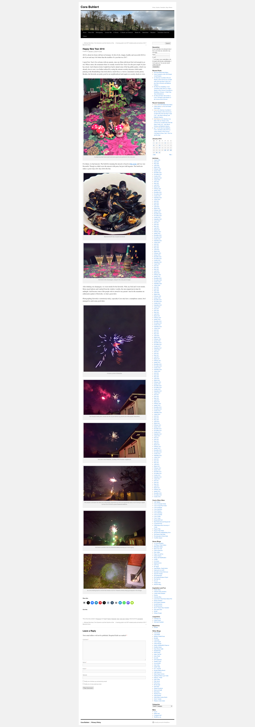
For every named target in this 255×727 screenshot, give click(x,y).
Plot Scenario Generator (159, 602)
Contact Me (108, 32)
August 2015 (157, 393)
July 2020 (156, 287)
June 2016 (156, 375)
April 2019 (156, 314)
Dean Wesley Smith (158, 649)
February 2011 (157, 489)
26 (165, 150)
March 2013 (157, 444)
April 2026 (156, 165)
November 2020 (158, 280)
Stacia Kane (157, 692)
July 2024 (156, 201)
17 (159, 148)
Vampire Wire (157, 582)
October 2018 (157, 324)
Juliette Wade (157, 667)
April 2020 (156, 292)
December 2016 (157, 364)
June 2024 (156, 203)
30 (156, 152)
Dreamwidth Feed (158, 520)
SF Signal (156, 566)
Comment (86, 639)
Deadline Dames (158, 647)
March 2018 (157, 337)
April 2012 (156, 464)
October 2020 (157, 282)
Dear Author (157, 552)
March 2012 (157, 466)
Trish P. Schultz (157, 699)
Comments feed (157, 715)
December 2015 (157, 385)
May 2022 (156, 248)
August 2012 (157, 457)
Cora (100, 51)
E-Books (116, 32)
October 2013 (157, 432)
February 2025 (157, 188)
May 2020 (156, 290)
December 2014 (157, 407)
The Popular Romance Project (161, 577)
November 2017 (158, 344)
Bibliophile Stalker (158, 547)
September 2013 (158, 434)
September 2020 (158, 283)
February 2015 (157, 403)
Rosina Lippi (157, 684)
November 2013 (158, 430)
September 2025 (158, 178)
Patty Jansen (157, 681)
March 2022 (157, 251)
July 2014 (156, 416)
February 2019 (157, 317)
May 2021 (156, 269)
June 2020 (156, 289)
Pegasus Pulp (157, 529)
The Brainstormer (158, 606)
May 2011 (156, 484)
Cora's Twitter (157, 516)
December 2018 (157, 321)
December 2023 (157, 213)
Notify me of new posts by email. (93, 684)
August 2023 (157, 221)
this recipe (133, 164)
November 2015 (158, 387)
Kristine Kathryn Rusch (159, 670)
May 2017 (156, 355)
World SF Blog (157, 584)
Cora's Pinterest (157, 511)
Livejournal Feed (158, 523)
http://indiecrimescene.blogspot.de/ (162, 521)
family (109, 619)
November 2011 (158, 473)
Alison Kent (157, 632)
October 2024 (157, 196)
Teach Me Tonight (158, 573)
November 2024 (158, 194)
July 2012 (156, 459)
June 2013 (156, 439)
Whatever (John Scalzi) (159, 701)
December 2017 (157, 342)
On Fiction (156, 561)
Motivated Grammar (159, 622)
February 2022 (157, 253)
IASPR (155, 559)
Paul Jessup (157, 683)
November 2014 (158, 409)
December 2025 (157, 172)
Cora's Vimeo (157, 518)
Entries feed (157, 713)
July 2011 (156, 480)
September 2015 (158, 391)
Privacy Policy (96, 722)
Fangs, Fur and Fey (158, 554)
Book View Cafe (158, 548)
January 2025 (157, 190)
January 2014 (157, 427)
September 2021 (158, 262)
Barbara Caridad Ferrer (159, 636)
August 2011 (157, 478)
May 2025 (156, 183)
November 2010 (158, 495)
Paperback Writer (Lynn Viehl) (161, 675)
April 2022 (156, 249)
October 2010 (157, 496)
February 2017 (157, 360)
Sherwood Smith (158, 690)
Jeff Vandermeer (158, 659)
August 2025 (157, 179)
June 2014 (156, 418)
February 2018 (157, 339)
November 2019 (158, 301)
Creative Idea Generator (159, 593)
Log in (155, 711)
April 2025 (156, 185)
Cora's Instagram (158, 507)
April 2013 (156, 443)
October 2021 (157, 260)
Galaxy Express (157, 555)
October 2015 (157, 389)
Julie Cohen (157, 665)
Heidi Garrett (157, 652)
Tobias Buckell (157, 695)
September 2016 (158, 369)
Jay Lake (156, 658)
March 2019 (157, 316)
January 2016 (157, 384)
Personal (98, 619)
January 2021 (157, 276)
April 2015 (156, 400)
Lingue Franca (157, 620)
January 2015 (157, 405)
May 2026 (156, 163)
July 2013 (156, 437)
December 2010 (157, 493)
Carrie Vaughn (157, 641)
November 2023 (158, 215)
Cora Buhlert (90, 7)
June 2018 (156, 332)
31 (159, 152)
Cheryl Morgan (157, 643)
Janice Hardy (157, 656)
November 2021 (158, 258)
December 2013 (157, 428)
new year (122, 619)
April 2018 (156, 335)
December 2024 (157, 192)
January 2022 (157, 255)
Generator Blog (157, 597)
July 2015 (156, 394)
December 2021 (157, 256)
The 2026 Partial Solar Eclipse (161, 72)
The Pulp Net (157, 579)
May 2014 (156, 419)
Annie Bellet (157, 634)
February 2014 (157, 425)
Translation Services (163, 32)
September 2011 (158, 477)
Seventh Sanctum (158, 604)
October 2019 (157, 303)
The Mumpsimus (158, 575)
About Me (91, 32)
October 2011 (157, 475)
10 (159, 145)
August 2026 (157, 160)
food (118, 619)
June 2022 (156, 246)
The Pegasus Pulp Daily (159, 534)
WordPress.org (157, 717)
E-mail (153, 57)
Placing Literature (158, 600)
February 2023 (157, 231)
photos (127, 619)
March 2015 (157, 401)
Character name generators (160, 591)
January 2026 (157, 171)
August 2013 (157, 436)
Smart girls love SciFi (159, 570)
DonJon (156, 595)
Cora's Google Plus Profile (160, 505)
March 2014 (157, 423)
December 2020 (157, 278)
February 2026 (157, 169)
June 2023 (156, 224)
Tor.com (156, 581)
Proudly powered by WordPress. (162, 722)
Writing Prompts (158, 613)
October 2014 (157, 410)
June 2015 (156, 396)
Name (85, 662)
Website (85, 675)
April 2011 (156, 486)
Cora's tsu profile (158, 514)
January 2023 (157, 233)
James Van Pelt (157, 654)
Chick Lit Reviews (158, 550)
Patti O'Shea (157, 679)
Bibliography (99, 32)
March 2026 (157, 167)
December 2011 (157, 471)
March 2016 (157, 380)
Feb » (170, 154)
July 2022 (156, 244)
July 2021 (156, 265)
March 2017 (157, 359)
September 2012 (158, 455)
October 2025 (157, 176)
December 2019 (157, 299)
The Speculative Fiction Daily (161, 536)
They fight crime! (158, 609)
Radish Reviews (158, 563)
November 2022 (158, 237)
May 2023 (156, 226)
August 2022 (157, 242)
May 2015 (156, 398)
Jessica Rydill (157, 663)
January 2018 (157, 341)
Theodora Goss (157, 693)
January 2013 (157, 448)
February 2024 (157, 210)
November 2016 (158, 366)
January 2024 (157, 212)
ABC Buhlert (157, 502)
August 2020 (157, 285)
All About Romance (158, 543)
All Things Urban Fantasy (160, 545)
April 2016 (156, 378)
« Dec (154, 154)
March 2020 (157, 294)
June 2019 (156, 310)
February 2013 (157, 446)
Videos (85, 36)
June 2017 (156, 353)
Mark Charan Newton (159, 674)
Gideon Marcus (157, 106)
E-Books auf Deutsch (127, 32)
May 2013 (156, 441)
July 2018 (156, 330)
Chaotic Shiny (157, 590)
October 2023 (157, 217)
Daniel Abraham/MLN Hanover (161, 645)
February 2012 (157, 468)
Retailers (152, 32)
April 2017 (156, 357)
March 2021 (157, 273)
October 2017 (157, 346)
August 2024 (157, 199)
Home (84, 32)
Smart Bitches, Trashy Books (161, 568)
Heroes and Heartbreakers (160, 557)
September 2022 (158, 240)
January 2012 (157, 470)
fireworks (113, 619)
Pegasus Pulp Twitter (159, 530)
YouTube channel (158, 538)
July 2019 (156, 308)
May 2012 (156, 462)
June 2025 (156, 181)
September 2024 (158, 197)
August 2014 (157, 414)
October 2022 (157, 239)
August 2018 (157, 328)
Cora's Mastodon (158, 509)
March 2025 (157, 187)
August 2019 (157, 307)
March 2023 (157, 230)
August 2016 (157, 371)
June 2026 (156, 162)
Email (85, 668)
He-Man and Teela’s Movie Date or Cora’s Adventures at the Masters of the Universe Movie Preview (162, 97)
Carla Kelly (156, 640)
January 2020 (157, 298)
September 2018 (158, 326)
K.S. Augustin (157, 668)
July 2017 (156, 351)
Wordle (155, 611)
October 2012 (157, 453)
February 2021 (157, 274)
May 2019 (156, 312)
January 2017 (157, 362)
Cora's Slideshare (158, 513)
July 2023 (156, 222)
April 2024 (156, 206)
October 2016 (157, 367)
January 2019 (157, 319)
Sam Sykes (156, 686)
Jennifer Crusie (157, 661)
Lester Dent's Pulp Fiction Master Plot (163, 598)
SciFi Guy (156, 564)
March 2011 (157, 487)
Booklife (156, 638)
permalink (140, 619)
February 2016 (157, 382)
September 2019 (158, 305)
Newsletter (145, 32)
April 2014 (156, 421)
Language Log (157, 618)
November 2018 (158, 323)
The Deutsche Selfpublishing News (162, 532)
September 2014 (158, 412)
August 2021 (157, 264)
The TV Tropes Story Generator (161, 607)
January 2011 (157, 491)
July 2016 (156, 373)
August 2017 (157, 350)
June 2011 (156, 482)
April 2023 (156, 228)
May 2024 (156, 205)
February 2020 (157, 296)
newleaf (156, 627)
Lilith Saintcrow (158, 672)
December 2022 (157, 235)
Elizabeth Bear (157, 650)
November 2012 (158, 452)
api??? (155, 128)
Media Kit (137, 32)
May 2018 (156, 333)
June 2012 (156, 461)
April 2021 (156, 271)
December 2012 (157, 450)
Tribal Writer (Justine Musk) (160, 697)
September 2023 (158, 219)
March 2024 (157, 208)
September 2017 (158, 348)
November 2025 (158, 174)
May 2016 (156, 376)
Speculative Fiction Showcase (161, 572)
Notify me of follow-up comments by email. (95, 681)
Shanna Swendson (158, 688)
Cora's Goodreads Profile (160, 504)
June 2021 (156, 267)
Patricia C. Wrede (158, 677)
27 (168, 150)
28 (171, 150)
